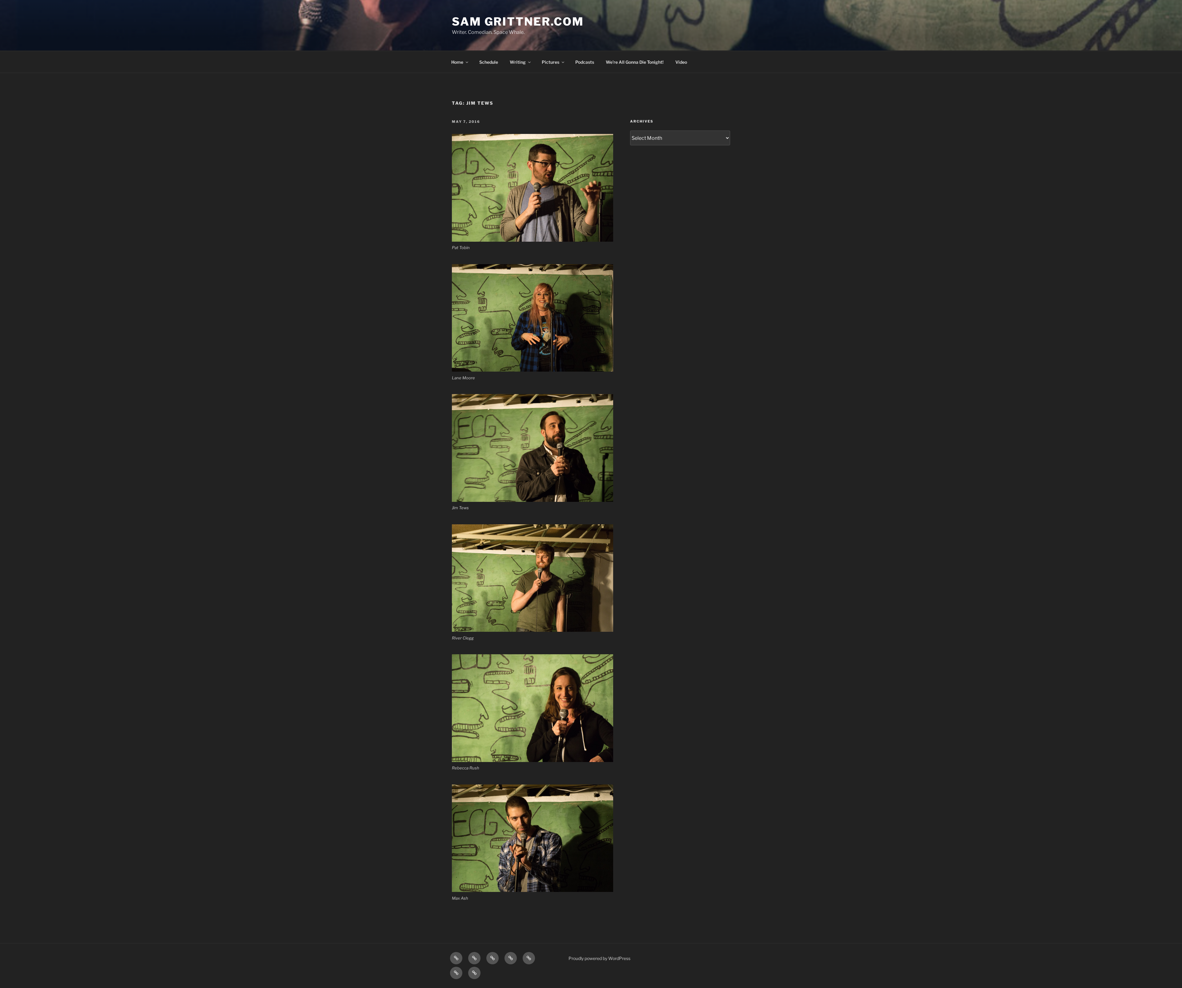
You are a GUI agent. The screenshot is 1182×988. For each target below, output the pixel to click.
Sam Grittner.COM (518, 21)
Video (681, 62)
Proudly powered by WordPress (599, 958)
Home (457, 62)
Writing (518, 62)
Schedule (488, 62)
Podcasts (584, 62)
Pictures (550, 62)
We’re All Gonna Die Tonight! (635, 62)
